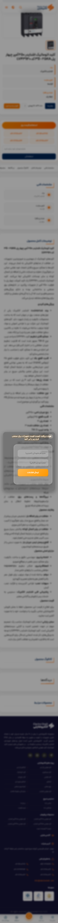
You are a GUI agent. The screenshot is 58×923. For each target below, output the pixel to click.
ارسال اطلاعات (33, 472)
